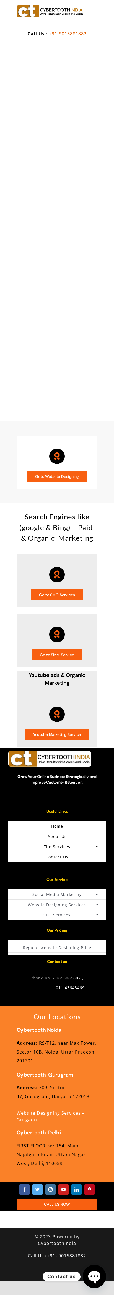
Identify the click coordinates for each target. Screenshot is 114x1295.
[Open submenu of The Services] (97, 846)
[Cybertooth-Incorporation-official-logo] (50, 7)
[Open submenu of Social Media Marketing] (97, 894)
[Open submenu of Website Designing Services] (97, 905)
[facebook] (24, 1189)
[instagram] (50, 1189)
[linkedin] (76, 1189)
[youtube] (63, 1189)
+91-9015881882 (68, 34)
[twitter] (37, 1189)
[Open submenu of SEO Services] (97, 915)
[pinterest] (89, 1189)
